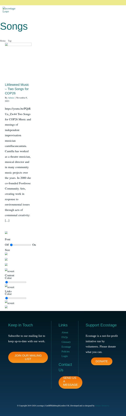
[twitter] (104, 2)
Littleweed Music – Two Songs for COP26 (17, 89)
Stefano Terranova (102, 405)
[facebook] (99, 2)
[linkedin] (115, 2)
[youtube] (120, 2)
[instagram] (110, 2)
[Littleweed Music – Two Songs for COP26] (18, 61)
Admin (11, 97)
